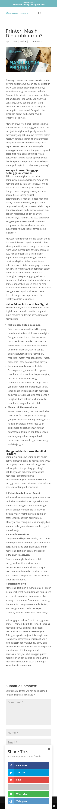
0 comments (35, 41)
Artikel (23, 41)
